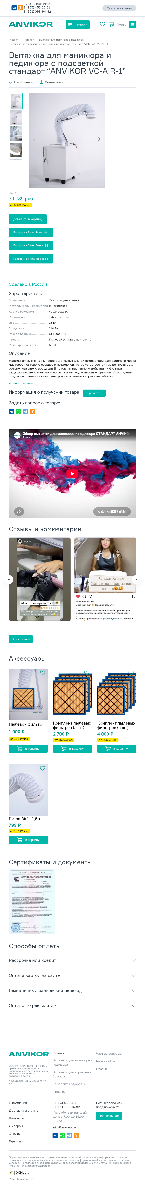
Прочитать (94, 393)
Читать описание (21, 383)
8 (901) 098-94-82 (37, 11)
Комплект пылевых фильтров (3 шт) (72, 725)
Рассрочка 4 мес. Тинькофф (30, 245)
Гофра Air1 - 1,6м (24, 818)
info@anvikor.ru (64, 1127)
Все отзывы (20, 639)
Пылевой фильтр (25, 724)
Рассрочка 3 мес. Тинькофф (30, 232)
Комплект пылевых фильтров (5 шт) (116, 725)
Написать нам (109, 1116)
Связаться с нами (119, 8)
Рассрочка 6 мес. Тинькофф (30, 258)
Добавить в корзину (27, 219)
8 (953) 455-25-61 (37, 7)
